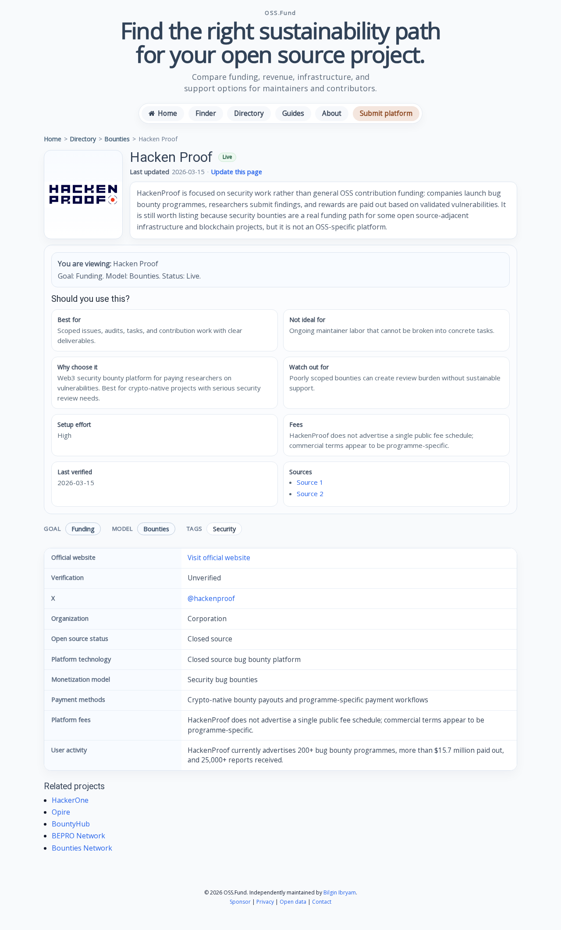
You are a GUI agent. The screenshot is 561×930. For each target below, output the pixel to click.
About (331, 113)
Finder (205, 113)
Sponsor (240, 901)
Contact (321, 901)
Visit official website (219, 557)
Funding (83, 529)
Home (52, 139)
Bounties (117, 139)
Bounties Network (82, 848)
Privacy (265, 901)
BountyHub (71, 824)
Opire (61, 812)
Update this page (236, 172)
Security (224, 529)
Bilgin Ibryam (339, 892)
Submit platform (386, 113)
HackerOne (70, 800)
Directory (249, 113)
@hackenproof (211, 598)
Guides (293, 113)
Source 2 (310, 493)
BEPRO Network (78, 836)
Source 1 (310, 482)
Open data (293, 901)
